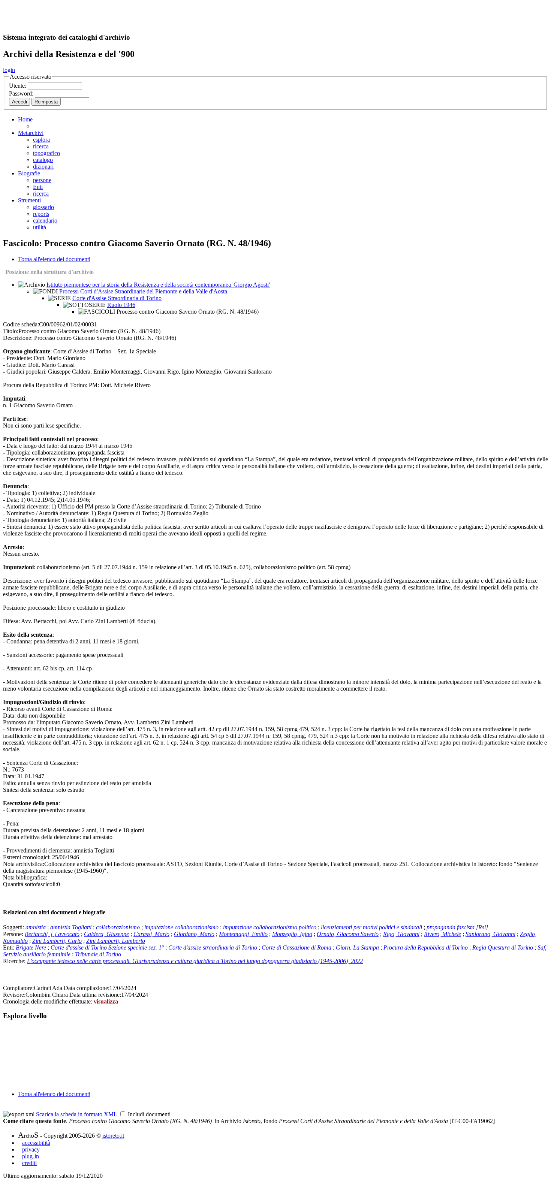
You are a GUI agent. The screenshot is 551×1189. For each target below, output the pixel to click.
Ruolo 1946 (121, 305)
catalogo (43, 160)
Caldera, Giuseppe (106, 934)
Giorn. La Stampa (357, 947)
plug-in (30, 1156)
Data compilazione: (86, 988)
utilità (39, 227)
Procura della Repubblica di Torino (425, 947)
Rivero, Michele (442, 934)
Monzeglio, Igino (292, 934)
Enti (38, 187)
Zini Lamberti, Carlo (57, 941)
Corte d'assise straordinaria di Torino (212, 947)
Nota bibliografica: (25, 877)
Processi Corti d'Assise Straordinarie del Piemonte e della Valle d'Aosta (143, 291)
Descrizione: (18, 338)
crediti (29, 1163)
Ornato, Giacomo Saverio (348, 934)
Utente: (18, 85)
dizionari (43, 166)
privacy (31, 1149)
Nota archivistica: (23, 864)
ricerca (41, 146)
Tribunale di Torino (98, 954)
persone (42, 180)
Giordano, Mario (194, 934)
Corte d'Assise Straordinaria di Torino (117, 298)
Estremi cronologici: (27, 857)
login (9, 70)
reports (41, 214)
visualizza (106, 1001)
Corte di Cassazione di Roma (296, 947)
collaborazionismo (118, 927)
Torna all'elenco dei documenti (54, 259)
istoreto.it (113, 1135)
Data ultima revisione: (95, 995)
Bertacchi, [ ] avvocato (52, 934)
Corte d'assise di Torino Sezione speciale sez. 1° (107, 947)
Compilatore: (18, 988)
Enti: (9, 947)
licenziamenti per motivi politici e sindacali (371, 927)
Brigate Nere (31, 947)
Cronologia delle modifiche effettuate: (48, 1001)
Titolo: (10, 331)
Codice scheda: (21, 324)
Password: (22, 93)
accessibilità (36, 1143)
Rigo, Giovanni (401, 934)
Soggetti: (14, 927)
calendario (45, 220)
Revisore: (14, 995)
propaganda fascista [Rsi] (457, 927)
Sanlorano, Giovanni (490, 934)
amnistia (35, 927)
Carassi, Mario (151, 934)
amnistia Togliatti (70, 927)
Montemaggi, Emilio (243, 934)
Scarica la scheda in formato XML (76, 1114)
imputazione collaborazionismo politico (269, 927)
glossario (43, 207)
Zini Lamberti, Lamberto (115, 941)
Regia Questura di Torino (502, 947)
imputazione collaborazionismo (181, 927)
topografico (46, 153)
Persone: (14, 934)
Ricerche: (15, 961)
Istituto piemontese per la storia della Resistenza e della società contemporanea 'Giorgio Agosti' (158, 284)
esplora (41, 139)
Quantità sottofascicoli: (30, 884)
